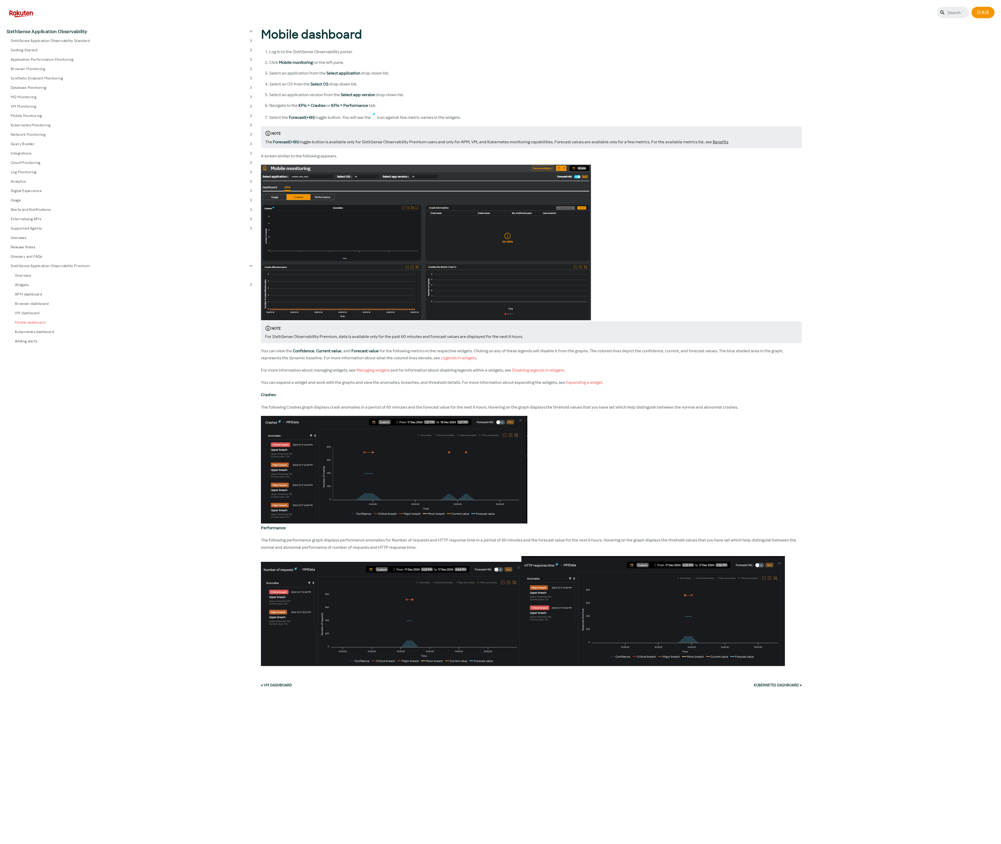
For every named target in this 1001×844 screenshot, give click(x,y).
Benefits (720, 141)
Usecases (18, 237)
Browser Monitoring (28, 68)
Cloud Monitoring (25, 162)
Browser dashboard (32, 303)
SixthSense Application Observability (47, 31)
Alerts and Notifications (31, 209)
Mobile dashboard (30, 322)
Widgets (22, 284)
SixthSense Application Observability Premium (50, 265)
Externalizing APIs (26, 219)
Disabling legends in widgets (538, 370)
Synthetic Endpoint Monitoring (37, 78)
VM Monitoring (23, 106)
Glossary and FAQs (26, 256)
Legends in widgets (458, 357)
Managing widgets (373, 370)
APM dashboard (28, 294)
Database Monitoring (28, 87)
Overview (23, 275)
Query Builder (23, 143)
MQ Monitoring (23, 97)
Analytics (18, 181)
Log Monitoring (23, 172)
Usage (16, 200)
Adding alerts (26, 340)
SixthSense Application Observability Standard (50, 40)
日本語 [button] (983, 12)
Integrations (21, 153)
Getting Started (24, 50)
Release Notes (23, 247)
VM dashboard (27, 312)
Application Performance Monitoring (42, 59)
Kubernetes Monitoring (30, 125)
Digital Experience (26, 190)
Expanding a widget (584, 382)
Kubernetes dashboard (34, 331)
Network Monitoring (28, 134)
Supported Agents (26, 228)
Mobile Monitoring (26, 115)
